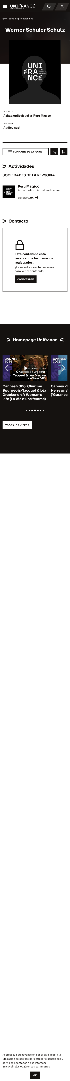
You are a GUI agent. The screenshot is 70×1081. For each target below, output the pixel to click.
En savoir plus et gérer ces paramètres (26, 1066)
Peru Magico (42, 116)
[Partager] (54, 151)
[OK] (35, 1075)
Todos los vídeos (17, 425)
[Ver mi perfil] (62, 6)
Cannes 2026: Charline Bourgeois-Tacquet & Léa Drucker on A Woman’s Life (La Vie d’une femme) (24, 392)
